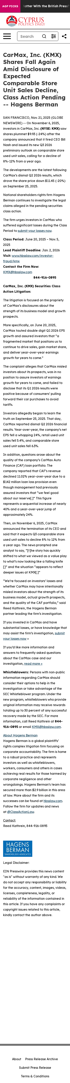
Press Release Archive (41, 1059)
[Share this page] (64, 36)
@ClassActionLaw (20, 812)
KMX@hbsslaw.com (17, 272)
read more (32, 664)
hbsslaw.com (53, 801)
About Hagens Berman (20, 735)
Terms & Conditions (35, 1076)
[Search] (44, 36)
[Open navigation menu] (7, 36)
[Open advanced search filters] (53, 36)
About (16, 1059)
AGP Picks (10, 6)
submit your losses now (35, 231)
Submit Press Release (35, 1068)
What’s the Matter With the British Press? (36, 6)
